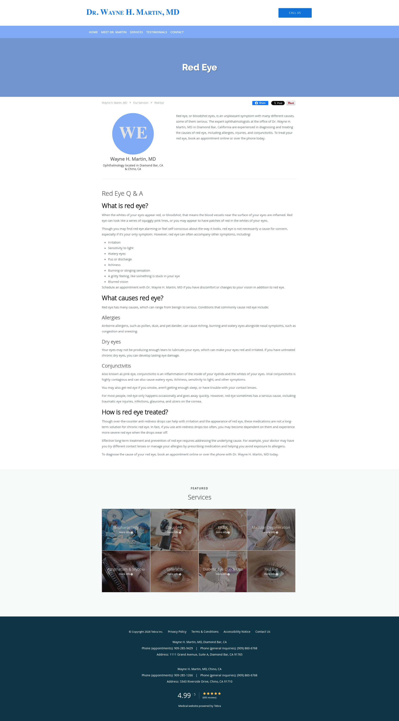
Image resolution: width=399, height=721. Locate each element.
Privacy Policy (177, 632)
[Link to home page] (126, 13)
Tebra (217, 706)
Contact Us (262, 632)
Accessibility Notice (237, 632)
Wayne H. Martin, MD (114, 103)
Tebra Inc (156, 632)
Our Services (140, 103)
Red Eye (159, 103)
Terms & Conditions (205, 632)
